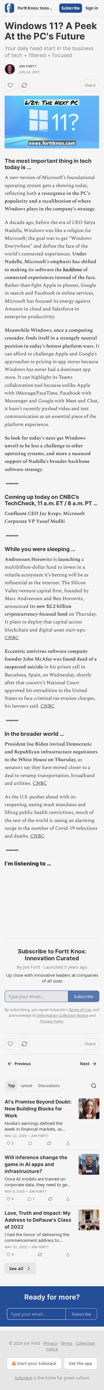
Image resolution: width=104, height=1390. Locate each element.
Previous (22, 1063)
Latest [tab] (26, 1085)
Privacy (50, 1343)
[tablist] (34, 1085)
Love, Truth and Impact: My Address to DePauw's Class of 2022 (38, 1220)
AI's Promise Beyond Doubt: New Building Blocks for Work (38, 1109)
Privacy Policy (51, 1021)
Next (85, 1063)
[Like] (10, 85)
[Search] (93, 1085)
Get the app (80, 1363)
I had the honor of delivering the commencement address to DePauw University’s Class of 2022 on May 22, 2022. (37, 1237)
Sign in (92, 8)
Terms (67, 1343)
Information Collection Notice (62, 1015)
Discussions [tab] (49, 1085)
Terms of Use (80, 1009)
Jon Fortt (27, 66)
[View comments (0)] (30, 1143)
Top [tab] (11, 1085)
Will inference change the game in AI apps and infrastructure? (36, 1164)
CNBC (12, 638)
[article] (52, 1122)
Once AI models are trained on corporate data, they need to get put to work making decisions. (36, 1181)
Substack (23, 1377)
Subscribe (71, 8)
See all (16, 1268)
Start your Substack (37, 1363)
